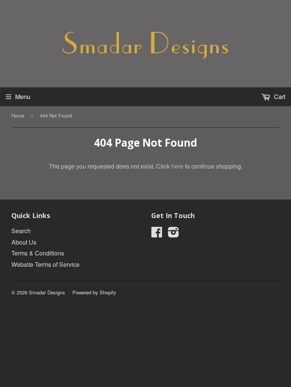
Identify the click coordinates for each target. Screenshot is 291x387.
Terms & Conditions (37, 253)
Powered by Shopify (94, 292)
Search (21, 230)
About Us (23, 242)
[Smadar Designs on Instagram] (173, 234)
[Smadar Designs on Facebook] (157, 234)
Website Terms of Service (45, 264)
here (177, 166)
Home (17, 115)
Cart (278, 96)
